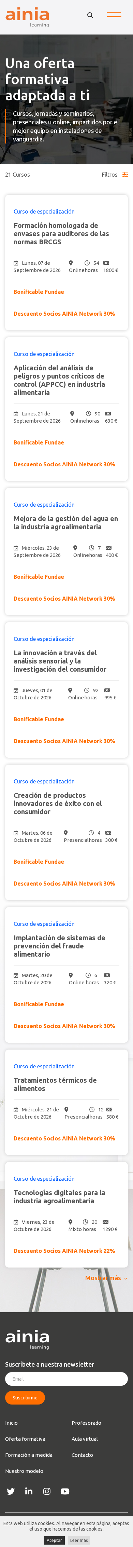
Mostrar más (103, 1277)
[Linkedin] (28, 1491)
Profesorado (86, 1423)
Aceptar (54, 1540)
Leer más (79, 1540)
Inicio (11, 1423)
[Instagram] (47, 1491)
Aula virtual (85, 1439)
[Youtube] (65, 1491)
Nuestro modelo (24, 1471)
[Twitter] (10, 1491)
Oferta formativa (25, 1439)
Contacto (82, 1455)
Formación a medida (29, 1455)
